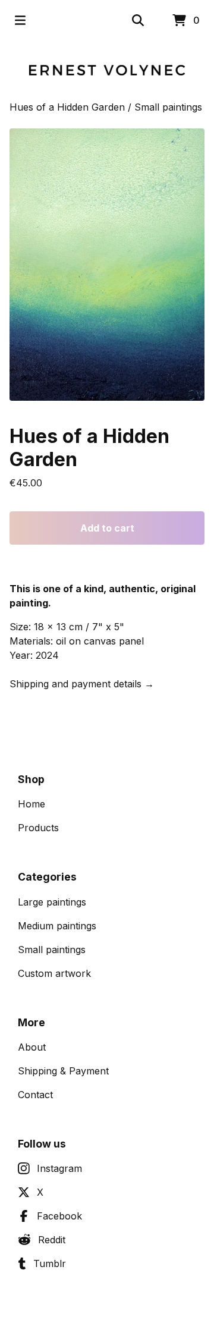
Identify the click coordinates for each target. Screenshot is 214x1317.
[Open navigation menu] (20, 20)
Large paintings (52, 902)
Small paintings (168, 107)
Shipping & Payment (63, 1071)
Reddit (51, 1240)
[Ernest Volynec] (107, 70)
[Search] (138, 20)
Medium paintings (57, 926)
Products (38, 828)
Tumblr (49, 1263)
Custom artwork (54, 973)
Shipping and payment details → (82, 684)
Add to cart (107, 528)
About (32, 1047)
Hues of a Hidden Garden (67, 107)
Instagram (59, 1168)
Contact (35, 1095)
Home (31, 804)
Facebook (59, 1216)
